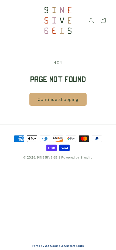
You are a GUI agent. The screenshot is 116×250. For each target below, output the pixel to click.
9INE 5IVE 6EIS (49, 157)
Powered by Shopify (77, 157)
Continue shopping (58, 99)
